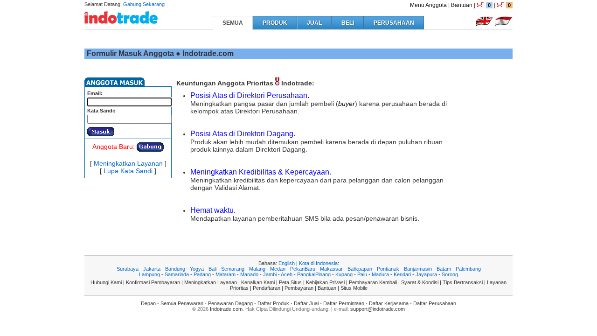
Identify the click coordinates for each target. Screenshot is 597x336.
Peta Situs (290, 282)
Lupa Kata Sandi (128, 171)
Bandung (175, 269)
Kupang (344, 274)
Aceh (286, 274)
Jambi (270, 274)
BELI (347, 23)
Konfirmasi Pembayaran (153, 282)
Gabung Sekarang (144, 4)
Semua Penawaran (181, 303)
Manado (249, 274)
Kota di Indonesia (318, 263)
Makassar (331, 269)
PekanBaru (302, 269)
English (286, 263)
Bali (212, 269)
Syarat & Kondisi (419, 282)
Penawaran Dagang (230, 303)
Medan (277, 269)
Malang (257, 269)
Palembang (468, 269)
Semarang (232, 269)
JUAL (314, 23)
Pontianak (388, 269)
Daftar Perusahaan (434, 303)
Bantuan (461, 5)
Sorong (450, 274)
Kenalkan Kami (258, 282)
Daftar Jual (306, 303)
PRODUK (275, 23)
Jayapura (426, 274)
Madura (380, 274)
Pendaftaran (266, 288)
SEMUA (232, 23)
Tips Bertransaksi (463, 282)
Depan (148, 303)
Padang (202, 274)
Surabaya (128, 269)
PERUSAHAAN (394, 23)
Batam (444, 269)
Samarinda (177, 274)
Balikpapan (359, 269)
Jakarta (151, 269)
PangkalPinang (314, 274)
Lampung (149, 274)
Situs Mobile (354, 288)
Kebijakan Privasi (325, 282)
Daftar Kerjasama (389, 303)
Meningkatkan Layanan (128, 163)
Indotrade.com (226, 309)
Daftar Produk (273, 303)
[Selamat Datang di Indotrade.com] (121, 20)
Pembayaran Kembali (373, 282)
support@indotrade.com (377, 309)
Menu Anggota (428, 5)
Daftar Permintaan (343, 303)
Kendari (402, 274)
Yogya (197, 269)
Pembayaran (299, 288)
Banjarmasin (418, 269)
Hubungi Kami (106, 282)
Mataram (225, 274)
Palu (362, 274)
